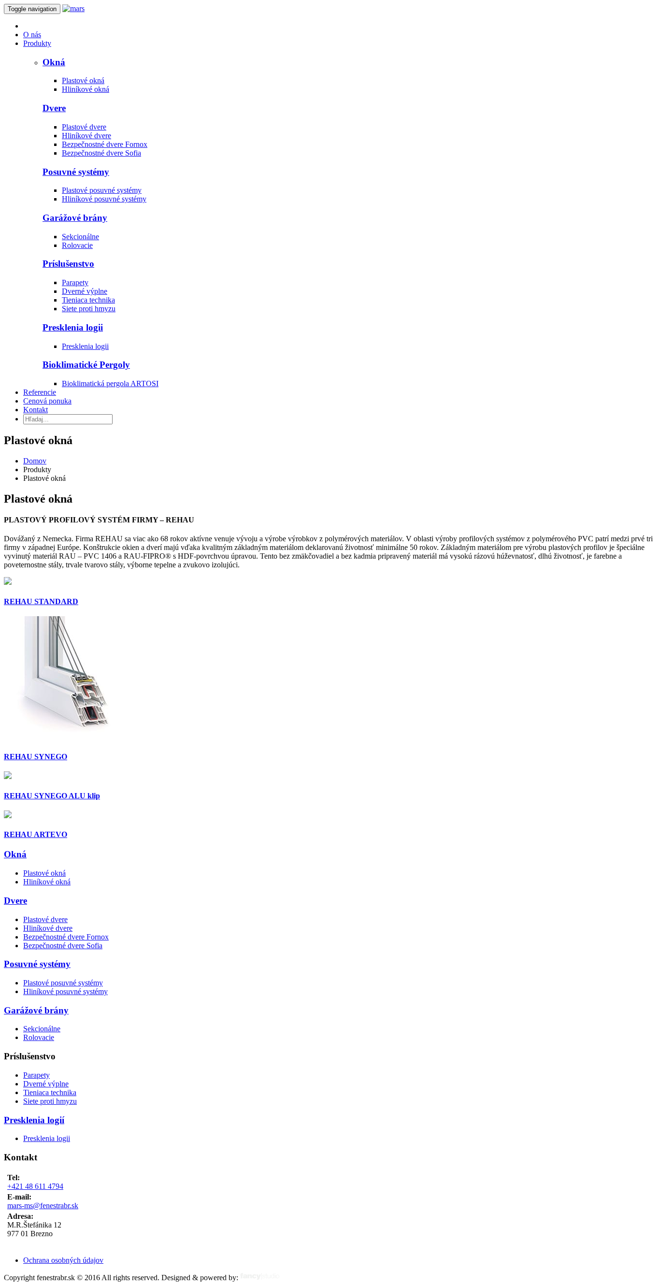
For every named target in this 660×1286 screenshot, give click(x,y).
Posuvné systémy (76, 172)
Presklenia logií (34, 1120)
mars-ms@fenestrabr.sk (42, 1205)
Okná (54, 62)
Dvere (54, 108)
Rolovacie (77, 245)
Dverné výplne (84, 291)
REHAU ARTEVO (35, 834)
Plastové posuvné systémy (102, 190)
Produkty (37, 43)
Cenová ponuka (47, 401)
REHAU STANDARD (41, 601)
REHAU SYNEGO (35, 756)
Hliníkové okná (85, 89)
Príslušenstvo (68, 264)
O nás (32, 34)
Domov (34, 461)
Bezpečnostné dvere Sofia (101, 153)
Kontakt (35, 409)
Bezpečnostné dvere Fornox (104, 144)
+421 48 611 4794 (35, 1186)
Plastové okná (83, 80)
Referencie (39, 392)
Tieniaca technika (88, 300)
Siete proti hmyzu (88, 308)
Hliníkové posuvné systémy (104, 199)
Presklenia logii (73, 327)
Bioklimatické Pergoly (86, 365)
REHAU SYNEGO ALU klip (52, 796)
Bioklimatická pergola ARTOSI (110, 383)
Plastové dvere (84, 127)
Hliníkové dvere (86, 135)
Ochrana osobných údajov (63, 1260)
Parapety (75, 282)
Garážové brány (75, 218)
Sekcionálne (80, 236)
